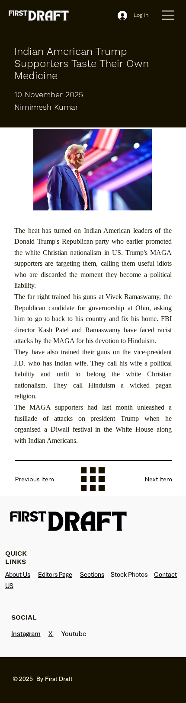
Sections (92, 574)
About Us (17, 574)
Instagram (26, 633)
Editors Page (55, 574)
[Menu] (169, 15)
